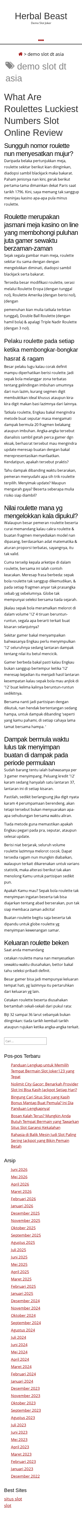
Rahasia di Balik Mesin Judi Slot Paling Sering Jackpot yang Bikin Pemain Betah (43, 1140)
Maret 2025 (21, 1279)
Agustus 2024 (23, 1330)
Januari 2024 (22, 1381)
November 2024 (25, 1308)
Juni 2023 (19, 1432)
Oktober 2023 (23, 1403)
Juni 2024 (19, 1344)
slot (7, 1505)
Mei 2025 (19, 1264)
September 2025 (26, 1235)
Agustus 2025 (23, 1242)
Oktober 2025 (23, 1227)
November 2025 (25, 1220)
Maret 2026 (21, 1191)
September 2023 (26, 1410)
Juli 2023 (18, 1425)
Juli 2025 (18, 1249)
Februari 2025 (23, 1286)
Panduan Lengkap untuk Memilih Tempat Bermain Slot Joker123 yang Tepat (42, 1070)
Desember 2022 (25, 1476)
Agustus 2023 (23, 1417)
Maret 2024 (21, 1366)
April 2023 (20, 1446)
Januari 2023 (22, 1468)
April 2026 (20, 1184)
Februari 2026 (23, 1198)
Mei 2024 (19, 1352)
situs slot (13, 1499)
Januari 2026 (22, 1205)
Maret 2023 (21, 1454)
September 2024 (26, 1322)
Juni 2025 (19, 1257)
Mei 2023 (19, 1439)
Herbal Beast (41, 16)
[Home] (20, 54)
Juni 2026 (19, 1169)
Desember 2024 (25, 1300)
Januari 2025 (22, 1293)
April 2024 (20, 1359)
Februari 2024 (23, 1374)
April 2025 (20, 1271)
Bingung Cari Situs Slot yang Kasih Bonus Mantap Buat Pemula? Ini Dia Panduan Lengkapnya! (42, 1102)
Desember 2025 (25, 1213)
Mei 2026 (19, 1176)
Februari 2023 (23, 1461)
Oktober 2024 (23, 1315)
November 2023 (25, 1395)
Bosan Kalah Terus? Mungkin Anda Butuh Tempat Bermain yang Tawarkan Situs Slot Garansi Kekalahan (45, 1121)
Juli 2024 (18, 1337)
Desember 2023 (25, 1388)
